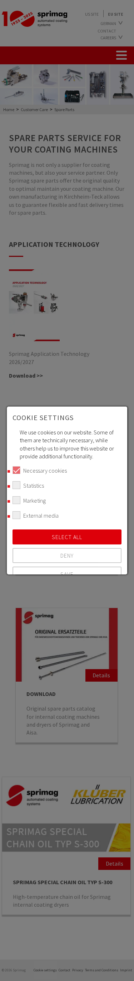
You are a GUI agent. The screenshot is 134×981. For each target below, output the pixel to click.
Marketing (34, 500)
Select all (67, 537)
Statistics (33, 485)
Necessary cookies (45, 470)
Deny (67, 555)
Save (67, 574)
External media (41, 515)
